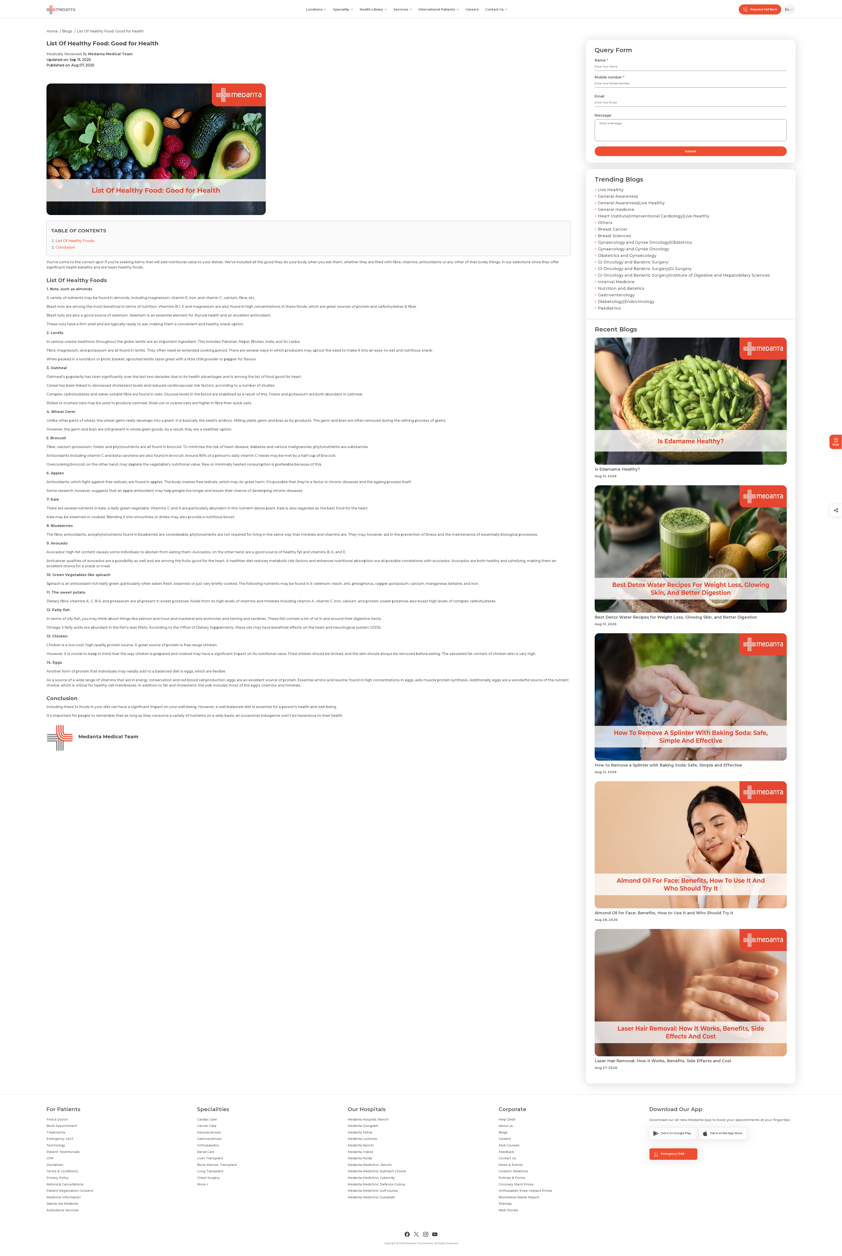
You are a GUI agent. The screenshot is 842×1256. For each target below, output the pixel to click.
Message (603, 115)
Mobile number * (609, 77)
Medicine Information (63, 1197)
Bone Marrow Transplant (217, 1165)
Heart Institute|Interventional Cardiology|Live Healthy (653, 216)
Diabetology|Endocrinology (626, 301)
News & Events (511, 1165)
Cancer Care (206, 1126)
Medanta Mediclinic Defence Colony (376, 1184)
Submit (690, 151)
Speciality (341, 9)
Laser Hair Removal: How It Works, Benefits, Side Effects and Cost (663, 1061)
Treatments (55, 1132)
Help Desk (507, 1119)
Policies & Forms (512, 1178)
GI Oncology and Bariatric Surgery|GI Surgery (645, 268)
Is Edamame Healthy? (617, 469)
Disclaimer (54, 1165)
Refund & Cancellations (65, 1184)
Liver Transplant (210, 1158)
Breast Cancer (613, 229)
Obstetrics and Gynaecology (627, 255)
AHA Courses (509, 1145)
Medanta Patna (360, 1132)
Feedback (506, 1152)
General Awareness (618, 196)
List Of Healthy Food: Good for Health (110, 31)
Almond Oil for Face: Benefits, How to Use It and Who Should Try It (664, 913)
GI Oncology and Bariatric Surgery (633, 262)
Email (599, 96)
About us (506, 1126)
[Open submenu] (352, 9)
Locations (314, 9)
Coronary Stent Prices (516, 1184)
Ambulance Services (62, 1210)
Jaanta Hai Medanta (62, 1204)
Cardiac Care (207, 1119)
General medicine (616, 209)
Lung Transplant (210, 1171)
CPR (50, 1158)
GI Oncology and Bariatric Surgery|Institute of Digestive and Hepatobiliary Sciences (684, 275)
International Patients (437, 9)
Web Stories (508, 1210)
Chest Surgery (208, 1178)
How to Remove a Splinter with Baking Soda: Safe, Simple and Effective (668, 765)
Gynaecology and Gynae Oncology (633, 249)
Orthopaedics (208, 1145)
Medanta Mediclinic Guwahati (371, 1197)
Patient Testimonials (63, 1152)
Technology (55, 1145)
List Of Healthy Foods (74, 241)
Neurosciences (209, 1132)
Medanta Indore (360, 1152)
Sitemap (505, 1204)
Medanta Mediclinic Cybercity (371, 1178)
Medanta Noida (360, 1158)
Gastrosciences (209, 1139)
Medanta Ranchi (361, 1145)
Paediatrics (609, 308)
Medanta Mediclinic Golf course (373, 1191)
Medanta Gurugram (363, 1126)
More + (202, 1184)
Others (605, 222)
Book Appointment (61, 1126)
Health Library (371, 9)
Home (52, 31)
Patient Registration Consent (69, 1191)
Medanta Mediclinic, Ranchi (370, 1165)
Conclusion (65, 247)
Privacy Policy (57, 1178)
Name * (601, 60)
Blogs (67, 31)
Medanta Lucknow (362, 1139)
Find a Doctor (57, 1119)
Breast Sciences (614, 235)
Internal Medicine (616, 281)
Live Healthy (610, 189)
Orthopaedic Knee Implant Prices (525, 1191)
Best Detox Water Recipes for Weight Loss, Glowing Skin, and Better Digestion (676, 617)
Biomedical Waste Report (519, 1197)
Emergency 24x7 (59, 1139)
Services (401, 9)
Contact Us (494, 9)
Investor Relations (513, 1171)
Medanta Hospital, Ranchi (368, 1119)
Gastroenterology (616, 295)
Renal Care (205, 1152)
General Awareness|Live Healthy (631, 203)
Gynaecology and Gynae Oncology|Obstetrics (645, 242)
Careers (472, 9)
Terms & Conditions (62, 1171)
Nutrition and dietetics (621, 288)
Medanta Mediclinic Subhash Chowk (377, 1171)
